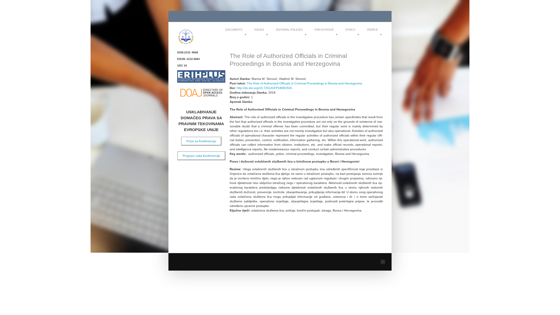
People (372, 29)
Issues (259, 29)
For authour (324, 29)
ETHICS (350, 29)
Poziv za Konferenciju (201, 141)
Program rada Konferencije (201, 156)
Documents (233, 29)
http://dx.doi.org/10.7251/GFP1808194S (264, 88)
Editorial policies (289, 29)
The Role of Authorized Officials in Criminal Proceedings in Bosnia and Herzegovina (304, 83)
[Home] (186, 43)
